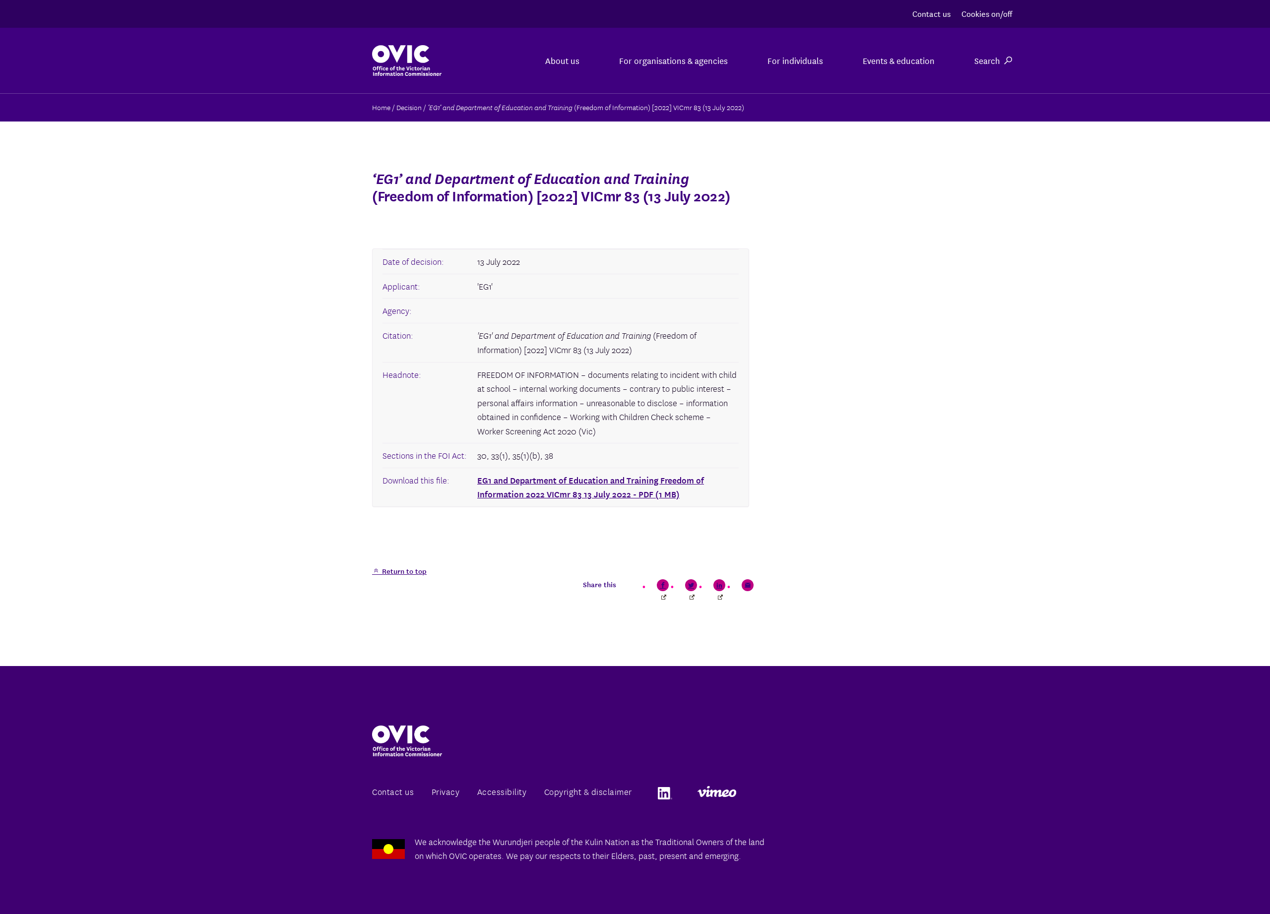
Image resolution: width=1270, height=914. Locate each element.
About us (562, 60)
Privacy (446, 791)
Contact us (931, 13)
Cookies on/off (986, 13)
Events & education (899, 60)
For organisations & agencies (673, 60)
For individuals (795, 60)
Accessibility (502, 791)
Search (987, 60)
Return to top (403, 570)
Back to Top (1222, 883)
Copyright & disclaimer (588, 791)
